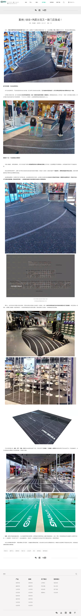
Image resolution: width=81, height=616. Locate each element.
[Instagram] (71, 612)
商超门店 (23, 550)
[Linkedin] (66, 612)
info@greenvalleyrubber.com (12, 3)
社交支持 (56, 592)
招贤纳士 (43, 592)
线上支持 (56, 586)
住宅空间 (18, 592)
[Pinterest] (76, 612)
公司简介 (43, 582)
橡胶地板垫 (45, 550)
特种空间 (18, 595)
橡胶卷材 (17, 550)
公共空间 (18, 589)
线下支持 (56, 589)
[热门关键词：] (64, 2)
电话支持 (56, 582)
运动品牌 (29, 550)
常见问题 (43, 586)
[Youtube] (62, 612)
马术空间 (18, 602)
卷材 (34, 550)
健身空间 (18, 586)
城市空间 (18, 599)
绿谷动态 (43, 589)
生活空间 (18, 605)
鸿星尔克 (6, 550)
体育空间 (18, 582)
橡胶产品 (11, 550)
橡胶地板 (39, 550)
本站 (51, 23)
